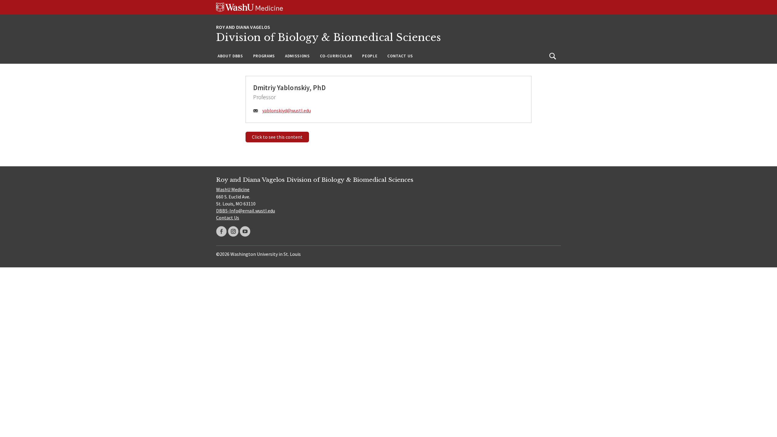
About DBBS (230, 56)
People (369, 56)
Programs (264, 56)
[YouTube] (245, 231)
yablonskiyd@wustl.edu (286, 110)
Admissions (297, 56)
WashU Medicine (232, 189)
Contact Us (400, 56)
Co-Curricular (336, 56)
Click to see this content (277, 137)
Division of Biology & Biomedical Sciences (328, 37)
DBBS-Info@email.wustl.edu (245, 211)
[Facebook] (221, 231)
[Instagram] (233, 231)
